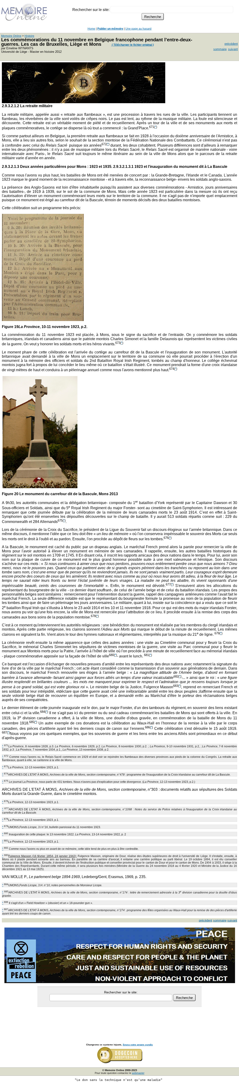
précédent (231, 44)
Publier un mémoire (110, 28)
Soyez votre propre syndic (138, 1044)
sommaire (220, 49)
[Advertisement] (119, 1020)
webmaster (138, 1073)
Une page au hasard (138, 28)
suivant (233, 49)
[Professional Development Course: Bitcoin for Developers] (83, 102)
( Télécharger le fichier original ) (132, 44)
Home (91, 28)
